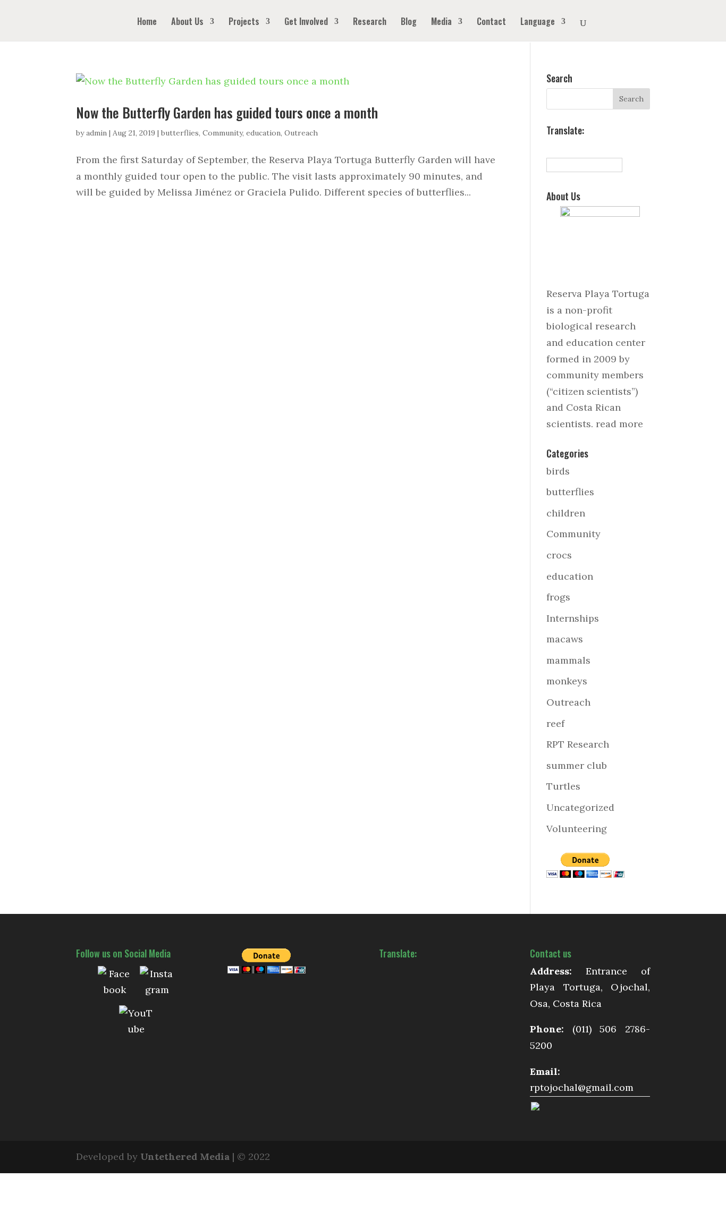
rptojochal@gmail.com (582, 1087)
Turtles (563, 786)
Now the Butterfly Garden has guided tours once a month (227, 112)
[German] (586, 147)
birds (558, 471)
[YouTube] (136, 1022)
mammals (568, 660)
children (565, 513)
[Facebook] (115, 983)
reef (555, 723)
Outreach (301, 133)
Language (537, 23)
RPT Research (577, 744)
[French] (575, 147)
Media (441, 23)
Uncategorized (580, 807)
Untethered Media (185, 1156)
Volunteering (576, 829)
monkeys (566, 681)
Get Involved (306, 23)
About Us (187, 23)
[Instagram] (157, 983)
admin (96, 133)
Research (369, 23)
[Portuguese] (598, 147)
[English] (563, 147)
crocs (559, 555)
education (263, 133)
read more (619, 424)
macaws (564, 639)
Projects (244, 23)
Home (147, 23)
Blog (409, 23)
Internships (572, 618)
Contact (491, 23)
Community (222, 133)
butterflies (180, 133)
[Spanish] (551, 147)
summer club (576, 765)
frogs (558, 597)
